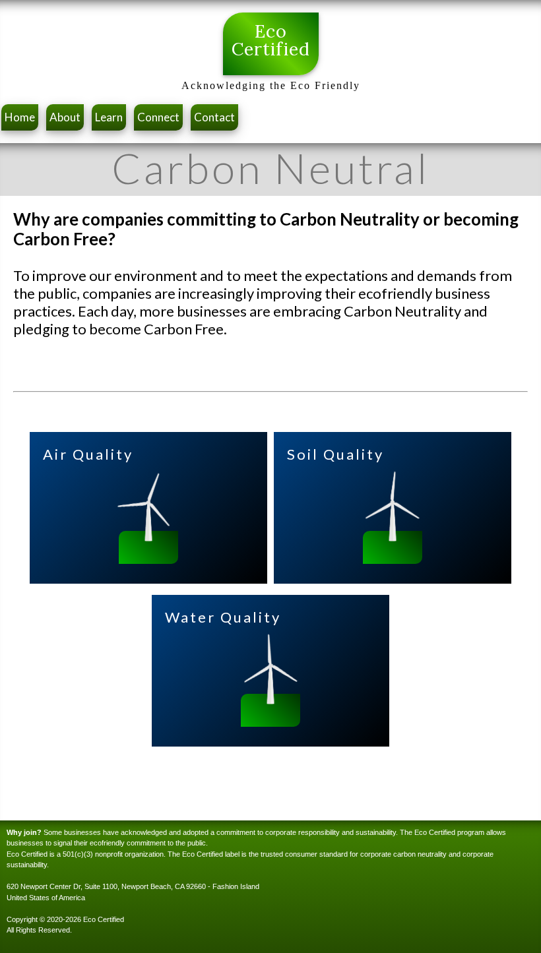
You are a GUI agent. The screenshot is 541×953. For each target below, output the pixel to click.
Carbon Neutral (270, 168)
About (64, 117)
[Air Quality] (148, 536)
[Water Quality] (270, 699)
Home (20, 117)
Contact (214, 117)
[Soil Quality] (392, 536)
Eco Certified (271, 40)
